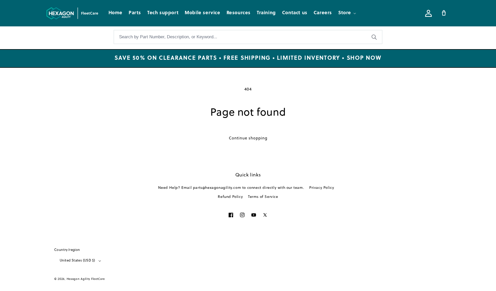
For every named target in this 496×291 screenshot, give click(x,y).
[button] (346, 13)
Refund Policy (230, 197)
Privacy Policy (321, 188)
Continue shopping (248, 138)
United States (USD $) (77, 261)
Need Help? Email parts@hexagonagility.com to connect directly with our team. (231, 188)
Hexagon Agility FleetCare (86, 279)
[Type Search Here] (374, 37)
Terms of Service (263, 197)
